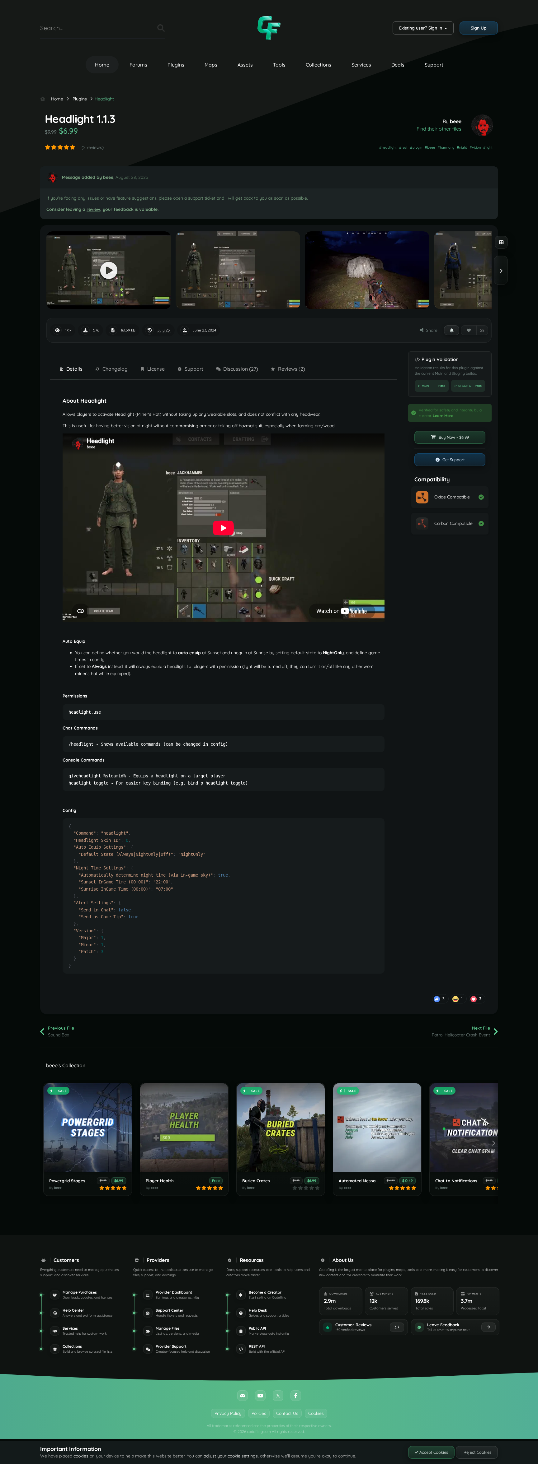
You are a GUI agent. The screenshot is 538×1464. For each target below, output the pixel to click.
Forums (138, 65)
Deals (397, 65)
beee (455, 121)
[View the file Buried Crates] (281, 1127)
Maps (211, 65)
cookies (80, 1456)
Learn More (443, 415)
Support (434, 65)
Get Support (453, 459)
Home (102, 65)
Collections (318, 65)
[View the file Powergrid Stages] (88, 1127)
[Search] (161, 28)
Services (361, 65)
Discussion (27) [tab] (240, 369)
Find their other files (439, 129)
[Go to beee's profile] (482, 125)
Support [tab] (194, 369)
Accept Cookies (433, 1452)
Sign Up (479, 28)
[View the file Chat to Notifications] (474, 1127)
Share (430, 330)
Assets (245, 65)
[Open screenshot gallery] (501, 242)
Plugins (176, 65)
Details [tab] (74, 369)
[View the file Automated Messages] (377, 1127)
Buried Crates (256, 1180)
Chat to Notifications (456, 1180)
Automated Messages (361, 1180)
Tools (279, 65)
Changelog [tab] (115, 369)
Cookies (316, 1413)
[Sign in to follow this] (451, 330)
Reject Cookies (476, 1452)
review (93, 209)
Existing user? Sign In (422, 28)
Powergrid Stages (67, 1180)
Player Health (160, 1180)
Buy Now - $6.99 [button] (453, 437)
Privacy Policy (228, 1413)
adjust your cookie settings (231, 1456)
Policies (259, 1413)
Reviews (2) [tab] (291, 369)
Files (145, 27)
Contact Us (287, 1413)
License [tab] (156, 369)
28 (482, 330)
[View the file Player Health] (184, 1127)
